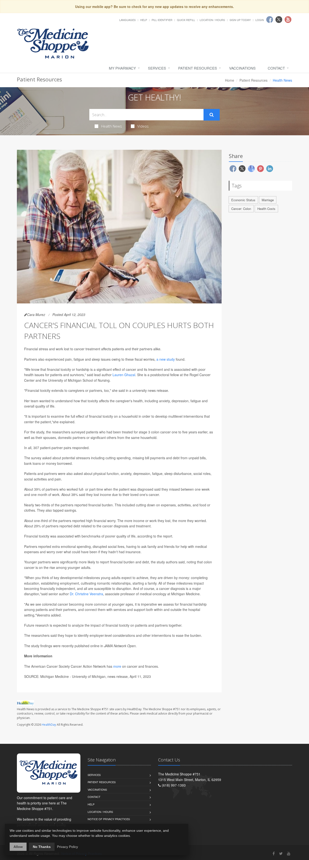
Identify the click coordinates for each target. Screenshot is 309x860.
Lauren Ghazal (123, 374)
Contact (276, 68)
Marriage (268, 200)
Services (157, 68)
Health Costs (266, 208)
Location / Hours (212, 20)
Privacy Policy (67, 847)
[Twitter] (281, 853)
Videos (143, 126)
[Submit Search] (212, 115)
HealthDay (49, 725)
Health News (111, 126)
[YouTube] (288, 853)
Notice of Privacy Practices (109, 819)
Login (259, 20)
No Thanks (42, 847)
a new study (165, 359)
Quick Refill (186, 20)
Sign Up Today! (240, 20)
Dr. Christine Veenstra (86, 593)
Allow (18, 847)
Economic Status (243, 200)
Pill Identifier (162, 20)
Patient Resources (197, 68)
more (117, 666)
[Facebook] (274, 853)
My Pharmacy (122, 68)
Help (143, 20)
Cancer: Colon (241, 208)
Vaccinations (242, 68)
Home (229, 80)
